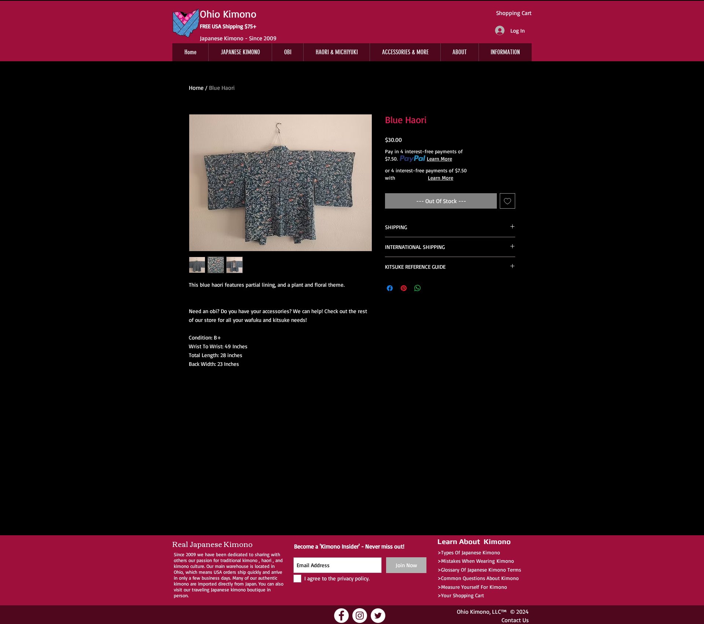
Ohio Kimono (473, 611)
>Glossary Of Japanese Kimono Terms (479, 569)
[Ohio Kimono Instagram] (359, 615)
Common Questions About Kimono (480, 578)
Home (196, 87)
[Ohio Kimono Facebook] (341, 615)
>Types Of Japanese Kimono (468, 552)
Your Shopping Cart (462, 595)
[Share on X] (431, 288)
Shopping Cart (514, 12)
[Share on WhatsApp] (417, 288)
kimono (249, 560)
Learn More (439, 158)
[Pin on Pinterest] (403, 288)
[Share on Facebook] (389, 288)
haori (266, 560)
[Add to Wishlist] (507, 201)
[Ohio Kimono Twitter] (378, 615)
